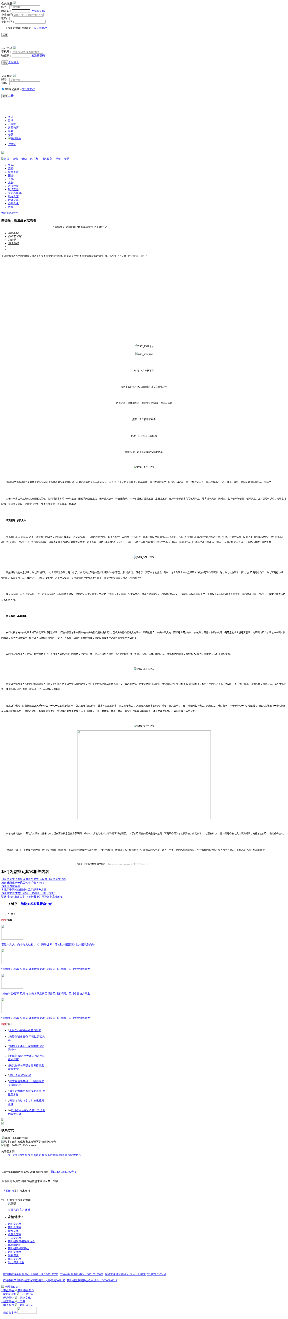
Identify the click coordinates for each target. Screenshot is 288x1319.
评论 (10, 175)
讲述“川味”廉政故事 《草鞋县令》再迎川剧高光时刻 (32, 896)
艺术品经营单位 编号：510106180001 (81, 1274)
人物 (10, 179)
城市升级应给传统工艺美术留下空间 (22, 882)
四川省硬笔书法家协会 (21, 1241)
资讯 (10, 117)
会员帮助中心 (73, 1155)
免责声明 (36, 1155)
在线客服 (16, 138)
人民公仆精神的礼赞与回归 (25, 1030)
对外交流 (13, 200)
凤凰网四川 (14, 1244)
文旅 (10, 182)
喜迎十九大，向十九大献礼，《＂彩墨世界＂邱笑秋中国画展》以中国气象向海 (48, 944)
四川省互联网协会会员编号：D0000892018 (92, 1280)
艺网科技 (9, 1190)
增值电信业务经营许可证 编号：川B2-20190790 (30, 1274)
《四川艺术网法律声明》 (19, 28)
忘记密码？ (40, 28)
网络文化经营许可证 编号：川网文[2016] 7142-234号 (135, 1274)
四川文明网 (14, 1227)
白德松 (22, 904)
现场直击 (13, 189)
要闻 (10, 168)
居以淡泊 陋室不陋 (20, 1075)
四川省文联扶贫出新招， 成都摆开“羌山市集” (28, 893)
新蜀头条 (13, 1230)
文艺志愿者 (14, 193)
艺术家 (12, 124)
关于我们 (13, 1155)
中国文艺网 (14, 1237)
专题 (10, 134)
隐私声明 (58, 1155)
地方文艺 (13, 196)
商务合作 (24, 1155)
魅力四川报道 (16, 1262)
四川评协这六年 (10, 886)
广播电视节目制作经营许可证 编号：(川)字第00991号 (34, 1280)
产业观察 (13, 186)
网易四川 (13, 1255)
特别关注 (13, 172)
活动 (10, 120)
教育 (10, 207)
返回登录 (13, 62)
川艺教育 (13, 127)
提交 (5, 62)
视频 (10, 131)
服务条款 (47, 1155)
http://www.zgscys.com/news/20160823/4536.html (128, 864)
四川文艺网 (14, 1223)
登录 (5, 96)
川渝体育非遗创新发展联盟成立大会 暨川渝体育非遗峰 (33, 879)
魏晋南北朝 (44, 904)
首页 (6, 158)
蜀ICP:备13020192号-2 (63, 1171)
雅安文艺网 (14, 1258)
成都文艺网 (14, 1234)
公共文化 (13, 203)
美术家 (31, 904)
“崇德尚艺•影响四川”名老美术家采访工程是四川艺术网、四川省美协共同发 (45, 969)
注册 (5, 34)
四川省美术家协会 (18, 1248)
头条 (10, 165)
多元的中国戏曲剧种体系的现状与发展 (24, 889)
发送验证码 (38, 11)
